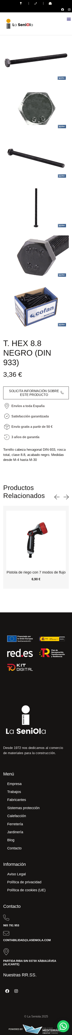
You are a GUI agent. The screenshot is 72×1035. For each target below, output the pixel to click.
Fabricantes (16, 800)
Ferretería (15, 824)
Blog (10, 840)
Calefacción (16, 816)
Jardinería (15, 832)
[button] (68, 19)
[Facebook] (62, 9)
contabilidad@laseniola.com (27, 940)
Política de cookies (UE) (26, 890)
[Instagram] (69, 9)
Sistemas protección (23, 808)
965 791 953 (11, 925)
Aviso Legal (16, 874)
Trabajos (14, 792)
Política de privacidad (24, 882)
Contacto (14, 848)
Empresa (14, 784)
